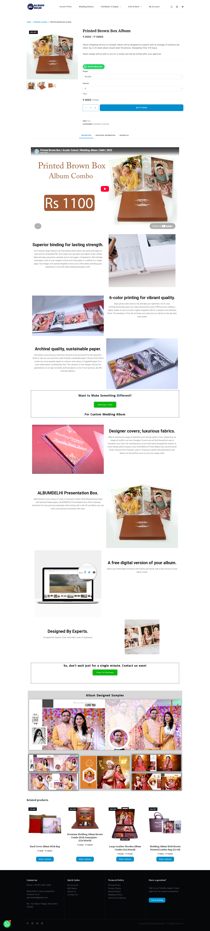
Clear (85, 94)
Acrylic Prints (66, 6)
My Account (154, 6)
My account (72, 885)
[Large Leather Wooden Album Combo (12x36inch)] (125, 824)
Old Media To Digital (110, 6)
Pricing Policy (114, 885)
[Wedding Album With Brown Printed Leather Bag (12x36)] (165, 824)
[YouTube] (42, 923)
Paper (85, 71)
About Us (71, 891)
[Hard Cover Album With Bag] (45, 824)
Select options (45, 859)
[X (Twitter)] (32, 923)
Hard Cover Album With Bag (45, 846)
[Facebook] (27, 923)
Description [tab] (86, 135)
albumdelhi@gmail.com (37, 897)
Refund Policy (114, 891)
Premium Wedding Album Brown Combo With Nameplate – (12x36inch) (85, 837)
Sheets (86, 83)
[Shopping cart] (182, 7)
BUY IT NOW (141, 107)
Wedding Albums (86, 6)
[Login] (177, 7)
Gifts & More (133, 6)
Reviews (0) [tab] (124, 135)
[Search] (171, 7)
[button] (31, 725)
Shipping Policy (115, 894)
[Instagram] (37, 923)
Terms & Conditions (117, 898)
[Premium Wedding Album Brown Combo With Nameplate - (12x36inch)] (85, 818)
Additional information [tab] (105, 135)
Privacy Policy (114, 888)
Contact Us (72, 894)
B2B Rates (72, 888)
